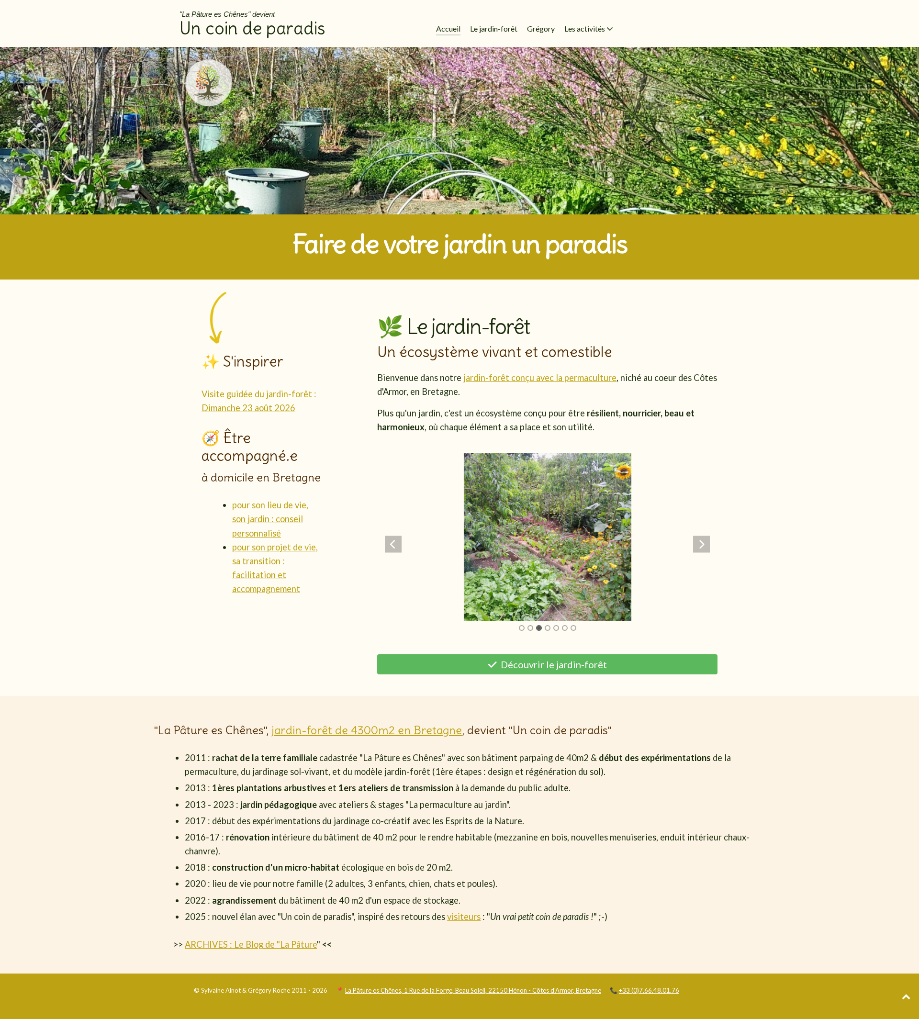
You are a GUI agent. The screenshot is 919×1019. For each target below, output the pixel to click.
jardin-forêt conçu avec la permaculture (539, 377)
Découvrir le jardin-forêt (553, 664)
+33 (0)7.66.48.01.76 (649, 990)
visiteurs (464, 916)
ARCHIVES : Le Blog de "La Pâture (251, 944)
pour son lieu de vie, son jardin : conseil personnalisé (270, 519)
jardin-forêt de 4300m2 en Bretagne (366, 730)
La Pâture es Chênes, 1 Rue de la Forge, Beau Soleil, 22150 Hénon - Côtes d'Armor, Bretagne (473, 990)
